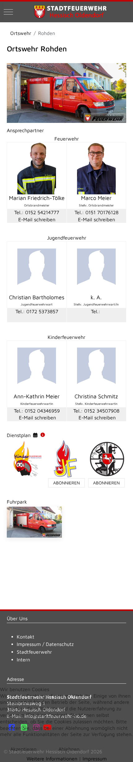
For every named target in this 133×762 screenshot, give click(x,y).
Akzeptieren (23, 749)
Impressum (29, 644)
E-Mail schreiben (36, 219)
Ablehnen (68, 749)
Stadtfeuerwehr (34, 652)
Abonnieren (66, 482)
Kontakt (25, 636)
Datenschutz (60, 644)
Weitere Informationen (52, 758)
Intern (23, 659)
